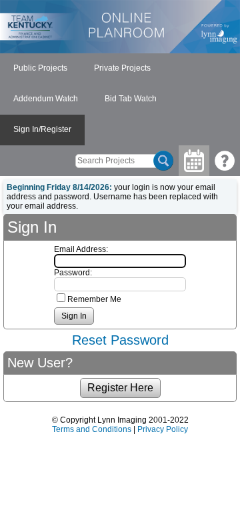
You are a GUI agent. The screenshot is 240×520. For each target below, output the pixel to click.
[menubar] (120, 99)
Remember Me (94, 299)
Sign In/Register (42, 129)
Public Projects (40, 68)
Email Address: (81, 249)
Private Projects (122, 68)
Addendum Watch (45, 98)
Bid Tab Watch (131, 98)
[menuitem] (40, 68)
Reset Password (120, 340)
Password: (73, 272)
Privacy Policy (162, 429)
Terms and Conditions (91, 429)
